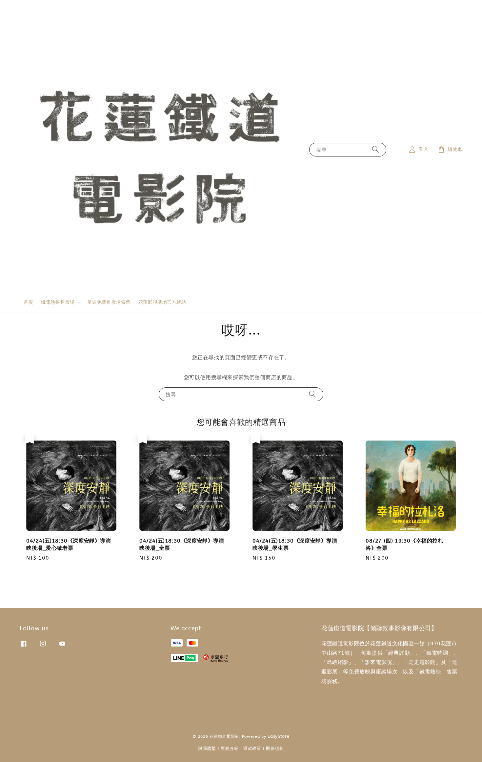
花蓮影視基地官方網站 (162, 302)
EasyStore (278, 736)
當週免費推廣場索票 (108, 302)
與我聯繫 (207, 748)
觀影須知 (275, 748)
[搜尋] (375, 149)
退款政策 (252, 748)
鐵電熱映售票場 (57, 302)
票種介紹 (230, 748)
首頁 (28, 302)
